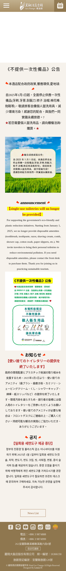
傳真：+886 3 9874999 (33, 539)
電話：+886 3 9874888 (33, 534)
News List (33, 513)
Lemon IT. (38, 568)
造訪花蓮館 (33, 548)
